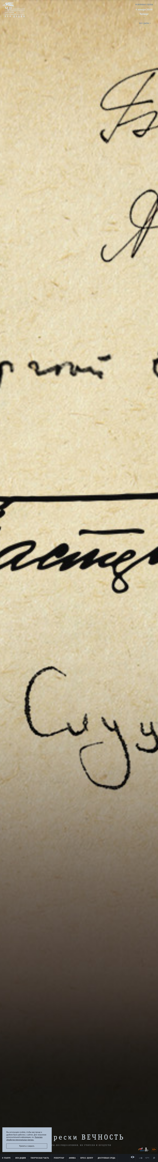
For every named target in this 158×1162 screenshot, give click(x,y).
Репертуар (59, 1158)
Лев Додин (20, 1158)
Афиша (72, 1158)
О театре (6, 1158)
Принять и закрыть (26, 1146)
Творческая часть (40, 1158)
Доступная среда (106, 1158)
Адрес (147, 1158)
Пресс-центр (86, 1158)
